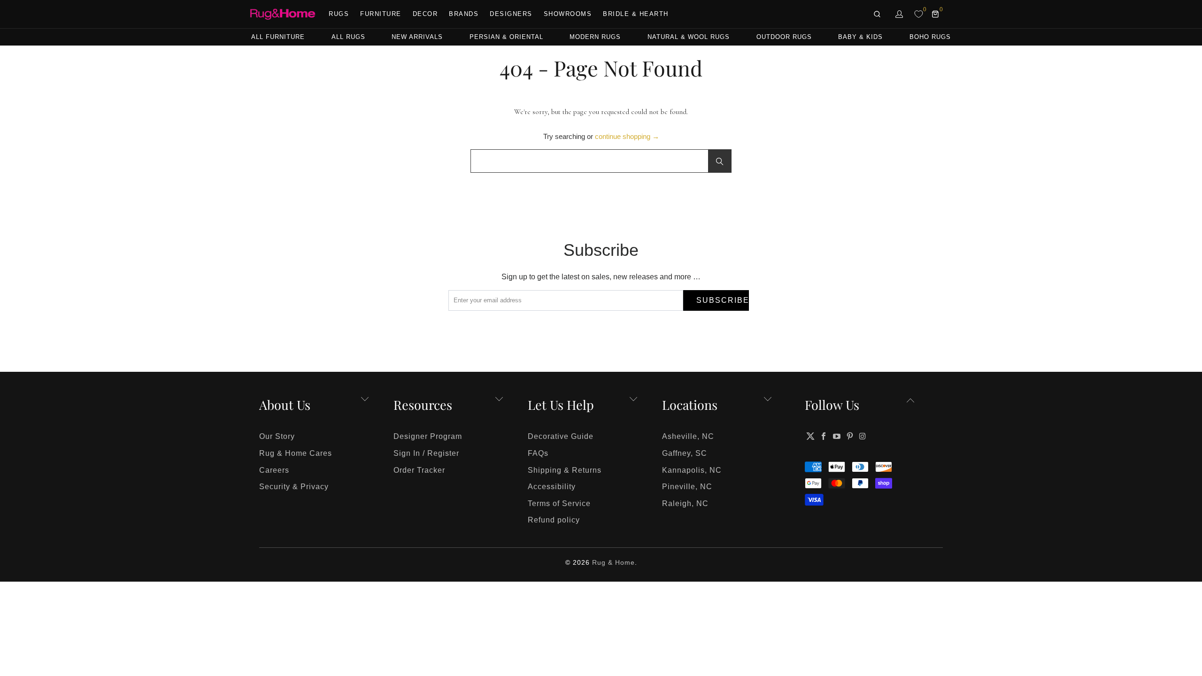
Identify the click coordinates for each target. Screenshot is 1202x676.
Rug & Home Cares (295, 453)
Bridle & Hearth (636, 13)
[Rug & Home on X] (810, 436)
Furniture (380, 13)
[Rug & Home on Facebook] (824, 436)
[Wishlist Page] (919, 14)
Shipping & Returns (564, 470)
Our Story (277, 436)
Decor (425, 13)
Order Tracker (419, 470)
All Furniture (278, 36)
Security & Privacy (294, 487)
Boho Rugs (930, 36)
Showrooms (568, 13)
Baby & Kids (860, 36)
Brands (463, 13)
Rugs (339, 13)
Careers (274, 470)
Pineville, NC (687, 487)
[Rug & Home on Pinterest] (850, 436)
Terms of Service (559, 503)
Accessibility (552, 487)
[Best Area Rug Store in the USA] (283, 14)
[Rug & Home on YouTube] (837, 436)
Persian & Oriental (506, 36)
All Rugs (348, 36)
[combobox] (601, 161)
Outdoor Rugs (784, 36)
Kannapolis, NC (692, 470)
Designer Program (427, 436)
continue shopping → (627, 136)
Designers (511, 13)
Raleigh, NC (685, 503)
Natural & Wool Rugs (688, 36)
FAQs (538, 453)
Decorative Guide (560, 436)
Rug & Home (613, 562)
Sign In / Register (426, 453)
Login (900, 14)
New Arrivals (417, 36)
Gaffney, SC (684, 453)
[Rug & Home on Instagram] (863, 436)
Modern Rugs (595, 36)
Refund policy (554, 520)
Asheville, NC (688, 436)
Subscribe (722, 300)
